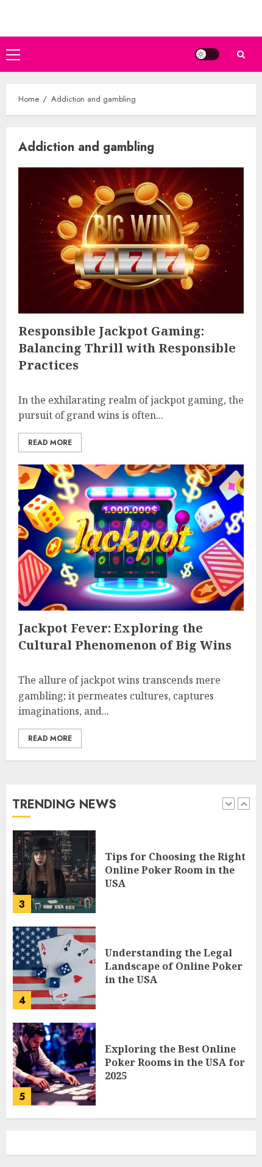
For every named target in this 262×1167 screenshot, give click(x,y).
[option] (131, 878)
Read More (50, 442)
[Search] (240, 54)
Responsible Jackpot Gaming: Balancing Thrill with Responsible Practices (127, 348)
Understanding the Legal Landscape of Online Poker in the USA (174, 966)
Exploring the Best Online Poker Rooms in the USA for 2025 (175, 1062)
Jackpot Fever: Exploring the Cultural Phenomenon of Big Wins (125, 636)
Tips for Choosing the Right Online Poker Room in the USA (175, 870)
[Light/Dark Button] (207, 54)
